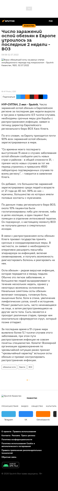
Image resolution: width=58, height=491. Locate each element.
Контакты (6, 435)
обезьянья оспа (9, 367)
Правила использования (24, 431)
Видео (24, 406)
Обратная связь (8, 457)
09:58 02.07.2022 (10, 54)
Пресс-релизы (28, 435)
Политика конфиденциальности (16, 439)
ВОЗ (30, 367)
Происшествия (9, 406)
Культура (51, 406)
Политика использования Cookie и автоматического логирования (18, 445)
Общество (37, 406)
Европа (22, 367)
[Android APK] (10, 465)
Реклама (16, 435)
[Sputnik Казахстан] (8, 22)
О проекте (6, 431)
